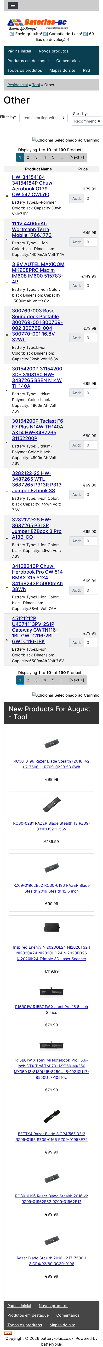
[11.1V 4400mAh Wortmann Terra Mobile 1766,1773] (7, 239)
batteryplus (51, 1344)
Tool (36, 84)
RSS (86, 70)
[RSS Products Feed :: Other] (8, 1332)
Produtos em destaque (28, 60)
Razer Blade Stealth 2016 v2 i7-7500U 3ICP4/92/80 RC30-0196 (51, 1261)
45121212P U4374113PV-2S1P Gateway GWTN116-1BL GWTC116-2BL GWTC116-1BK (35, 629)
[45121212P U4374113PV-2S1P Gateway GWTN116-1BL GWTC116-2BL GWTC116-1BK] (7, 639)
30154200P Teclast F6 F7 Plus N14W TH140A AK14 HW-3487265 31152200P (37, 429)
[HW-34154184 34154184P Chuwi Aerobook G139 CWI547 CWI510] (7, 195)
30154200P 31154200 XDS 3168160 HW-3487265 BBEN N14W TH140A (37, 377)
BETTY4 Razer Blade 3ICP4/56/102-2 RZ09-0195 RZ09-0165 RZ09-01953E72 (52, 1136)
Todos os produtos (24, 70)
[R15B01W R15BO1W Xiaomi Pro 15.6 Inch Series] (51, 992)
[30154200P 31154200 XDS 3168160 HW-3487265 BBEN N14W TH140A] (7, 390)
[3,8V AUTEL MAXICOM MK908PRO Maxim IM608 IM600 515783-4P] (7, 282)
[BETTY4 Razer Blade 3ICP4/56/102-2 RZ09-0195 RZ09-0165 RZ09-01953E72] (51, 1115)
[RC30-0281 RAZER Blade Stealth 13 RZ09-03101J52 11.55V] (51, 805)
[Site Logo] (51, 24)
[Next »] (76, 157)
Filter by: (8, 116)
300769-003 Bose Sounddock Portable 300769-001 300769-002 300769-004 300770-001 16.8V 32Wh (37, 325)
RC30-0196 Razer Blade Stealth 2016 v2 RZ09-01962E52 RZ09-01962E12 (51, 1198)
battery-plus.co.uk (57, 1338)
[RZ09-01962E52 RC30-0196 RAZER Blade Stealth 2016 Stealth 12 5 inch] (51, 867)
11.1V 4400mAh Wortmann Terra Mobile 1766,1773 (32, 229)
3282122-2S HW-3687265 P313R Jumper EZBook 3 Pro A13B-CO (37, 528)
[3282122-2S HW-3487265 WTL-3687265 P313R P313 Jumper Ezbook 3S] (7, 491)
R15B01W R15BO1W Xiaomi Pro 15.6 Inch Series (51, 1009)
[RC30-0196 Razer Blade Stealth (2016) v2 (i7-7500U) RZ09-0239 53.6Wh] (51, 742)
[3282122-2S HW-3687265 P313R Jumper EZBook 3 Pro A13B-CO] (7, 538)
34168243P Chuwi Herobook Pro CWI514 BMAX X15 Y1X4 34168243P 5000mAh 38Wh (37, 577)
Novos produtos (53, 51)
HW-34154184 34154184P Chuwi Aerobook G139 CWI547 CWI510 (33, 185)
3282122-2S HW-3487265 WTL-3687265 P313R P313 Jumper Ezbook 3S (37, 481)
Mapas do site (62, 70)
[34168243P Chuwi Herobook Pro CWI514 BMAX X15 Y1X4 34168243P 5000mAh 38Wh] (7, 587)
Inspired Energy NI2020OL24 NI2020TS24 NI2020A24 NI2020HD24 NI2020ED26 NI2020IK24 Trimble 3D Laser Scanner (51, 953)
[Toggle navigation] (13, 5)
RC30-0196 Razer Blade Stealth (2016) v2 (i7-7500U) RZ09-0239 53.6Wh (52, 764)
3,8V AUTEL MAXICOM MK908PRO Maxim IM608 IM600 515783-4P (38, 273)
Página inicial (19, 51)
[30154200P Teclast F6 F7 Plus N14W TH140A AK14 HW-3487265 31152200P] (7, 442)
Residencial (17, 84)
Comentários (68, 60)
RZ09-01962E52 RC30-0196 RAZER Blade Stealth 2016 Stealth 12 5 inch (51, 888)
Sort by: (80, 113)
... (61, 157)
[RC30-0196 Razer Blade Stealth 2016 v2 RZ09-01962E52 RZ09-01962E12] (51, 1177)
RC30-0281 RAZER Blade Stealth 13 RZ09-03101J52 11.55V (51, 826)
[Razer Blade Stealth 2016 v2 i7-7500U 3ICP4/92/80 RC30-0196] (51, 1239)
